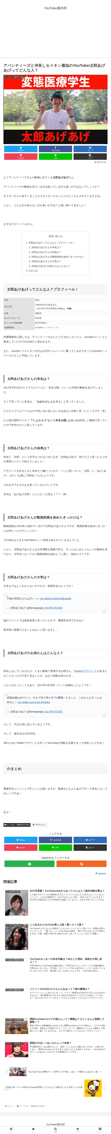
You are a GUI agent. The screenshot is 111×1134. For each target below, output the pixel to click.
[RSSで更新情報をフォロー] (82, 864)
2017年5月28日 (54, 711)
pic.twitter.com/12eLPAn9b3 (34, 702)
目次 (51, 236)
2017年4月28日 (54, 607)
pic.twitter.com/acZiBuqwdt (55, 598)
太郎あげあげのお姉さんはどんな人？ (51, 266)
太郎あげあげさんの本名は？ (46, 247)
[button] (102, 587)
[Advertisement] (55, 37)
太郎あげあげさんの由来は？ (46, 252)
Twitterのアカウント (85, 671)
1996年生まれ (40, 825)
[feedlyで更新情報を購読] (29, 864)
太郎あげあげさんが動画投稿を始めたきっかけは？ (57, 256)
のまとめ (33, 270)
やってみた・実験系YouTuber (18, 825)
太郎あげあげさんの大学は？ (46, 261)
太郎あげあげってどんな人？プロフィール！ (51, 242)
